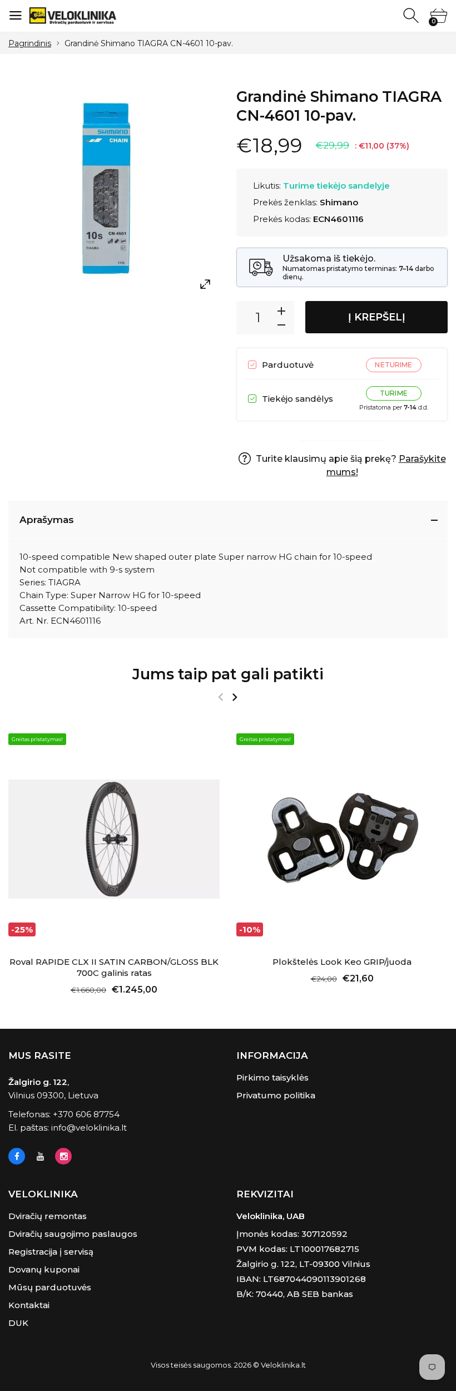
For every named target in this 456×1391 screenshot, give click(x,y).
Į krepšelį (376, 317)
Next (234, 697)
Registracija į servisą (50, 1251)
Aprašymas (46, 519)
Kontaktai (28, 1305)
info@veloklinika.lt (89, 1127)
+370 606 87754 (86, 1114)
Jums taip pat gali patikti (228, 674)
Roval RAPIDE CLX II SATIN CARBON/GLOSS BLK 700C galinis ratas (114, 967)
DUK (18, 1323)
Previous (220, 697)
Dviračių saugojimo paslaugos (72, 1234)
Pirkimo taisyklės (272, 1077)
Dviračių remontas (47, 1216)
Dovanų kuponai (44, 1269)
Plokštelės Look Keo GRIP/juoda (342, 961)
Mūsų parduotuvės (49, 1287)
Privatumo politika (275, 1095)
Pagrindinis (29, 43)
